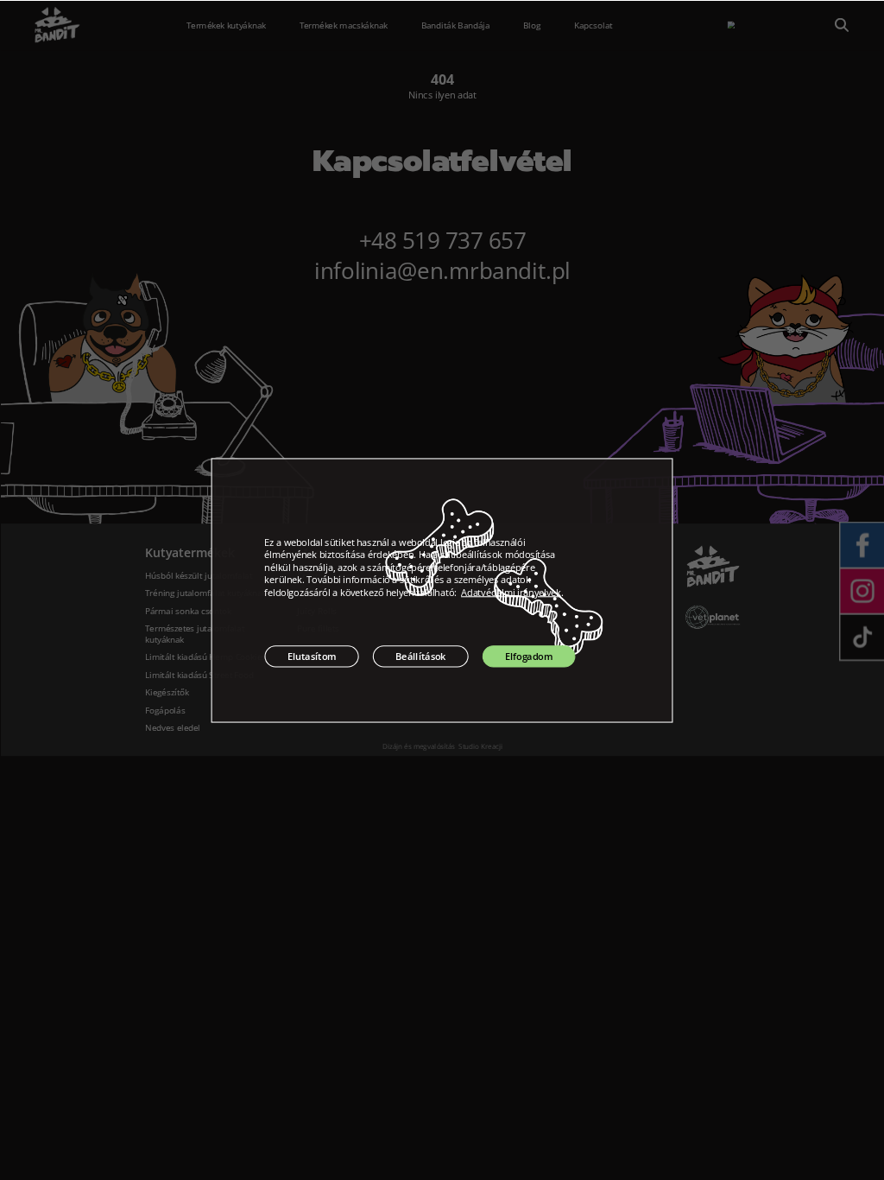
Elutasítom (312, 656)
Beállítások (420, 656)
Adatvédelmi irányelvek (511, 592)
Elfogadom (528, 656)
